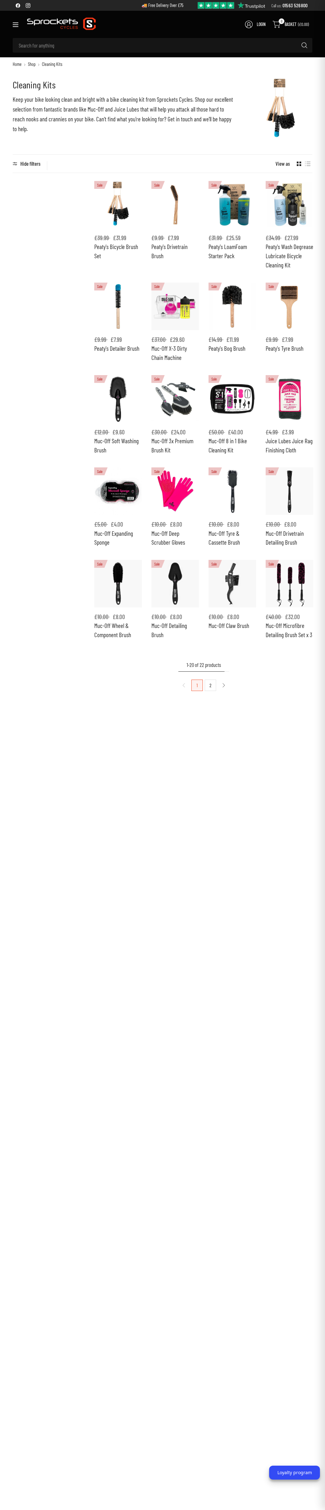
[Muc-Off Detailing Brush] (175, 583)
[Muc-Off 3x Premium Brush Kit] (175, 399)
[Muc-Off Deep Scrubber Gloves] (175, 491)
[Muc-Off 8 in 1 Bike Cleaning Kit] (232, 399)
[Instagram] (28, 5)
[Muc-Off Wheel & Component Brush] (118, 583)
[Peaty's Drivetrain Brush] (175, 204)
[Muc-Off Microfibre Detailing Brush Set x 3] (289, 583)
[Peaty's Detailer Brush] (118, 306)
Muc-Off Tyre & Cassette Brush (224, 538)
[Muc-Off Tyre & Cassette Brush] (232, 491)
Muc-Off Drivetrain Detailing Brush (285, 538)
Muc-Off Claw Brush (229, 625)
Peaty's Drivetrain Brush (169, 251)
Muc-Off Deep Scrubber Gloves (168, 538)
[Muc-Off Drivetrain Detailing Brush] (289, 491)
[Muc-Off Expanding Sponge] (118, 491)
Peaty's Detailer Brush (116, 348)
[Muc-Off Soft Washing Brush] (118, 399)
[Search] (304, 45)
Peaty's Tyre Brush (284, 348)
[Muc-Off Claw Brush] (232, 583)
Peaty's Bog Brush (227, 348)
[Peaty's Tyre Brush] (289, 306)
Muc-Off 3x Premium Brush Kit (172, 445)
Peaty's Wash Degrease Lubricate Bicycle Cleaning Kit (289, 256)
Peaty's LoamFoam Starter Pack (228, 251)
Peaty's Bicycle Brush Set (116, 251)
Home (17, 64)
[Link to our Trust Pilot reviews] (232, 5)
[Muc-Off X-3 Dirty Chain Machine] (175, 306)
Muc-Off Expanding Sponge (113, 538)
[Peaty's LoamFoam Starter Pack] (232, 204)
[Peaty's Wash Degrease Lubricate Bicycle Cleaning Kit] (289, 204)
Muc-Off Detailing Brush (169, 630)
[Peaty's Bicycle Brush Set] (118, 204)
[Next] (223, 685)
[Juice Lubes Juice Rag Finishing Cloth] (289, 399)
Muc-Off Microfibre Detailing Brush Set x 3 (289, 630)
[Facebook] (18, 5)
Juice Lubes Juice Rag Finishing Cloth (289, 445)
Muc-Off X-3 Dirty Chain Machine (169, 353)
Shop (32, 64)
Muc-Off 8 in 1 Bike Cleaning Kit (228, 445)
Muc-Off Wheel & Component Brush (112, 630)
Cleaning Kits (52, 64)
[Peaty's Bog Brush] (232, 306)
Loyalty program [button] (294, 1472)
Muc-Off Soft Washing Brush (116, 445)
